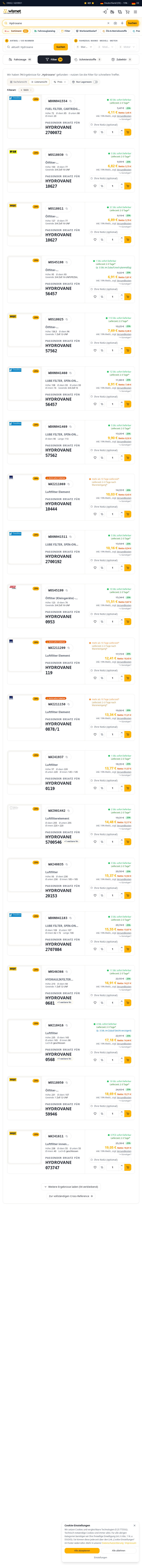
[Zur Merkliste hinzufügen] (95, 132)
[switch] (85, 82)
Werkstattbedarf (88, 31)
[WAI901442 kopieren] (68, 810)
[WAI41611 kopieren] (66, 1136)
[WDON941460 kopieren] (70, 373)
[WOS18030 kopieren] (66, 154)
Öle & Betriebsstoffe (116, 31)
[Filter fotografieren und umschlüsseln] (115, 23)
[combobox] (115, 3)
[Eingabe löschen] (108, 23)
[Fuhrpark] (112, 12)
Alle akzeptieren (82, 1550)
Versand (124, 116)
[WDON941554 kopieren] (70, 101)
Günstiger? (126, 119)
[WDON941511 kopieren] (70, 536)
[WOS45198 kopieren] (66, 262)
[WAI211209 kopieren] (68, 648)
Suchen (60, 46)
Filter (67, 31)
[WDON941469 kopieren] (70, 426)
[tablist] (71, 60)
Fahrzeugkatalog (46, 31)
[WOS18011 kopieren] (66, 208)
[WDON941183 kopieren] (70, 918)
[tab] (20, 59)
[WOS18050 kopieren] (66, 1082)
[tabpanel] (71, 638)
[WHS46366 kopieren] (66, 971)
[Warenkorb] (127, 12)
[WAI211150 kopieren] (68, 704)
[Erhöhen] (121, 130)
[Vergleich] (120, 12)
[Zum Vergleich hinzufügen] (102, 132)
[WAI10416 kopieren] (66, 1025)
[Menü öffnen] (135, 12)
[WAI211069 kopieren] (68, 484)
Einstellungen (100, 1557)
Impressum (130, 1543)
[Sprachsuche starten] (122, 23)
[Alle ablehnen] (134, 1525)
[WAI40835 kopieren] (66, 864)
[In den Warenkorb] (127, 132)
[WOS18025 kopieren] (66, 319)
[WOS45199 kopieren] (66, 590)
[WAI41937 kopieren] (66, 757)
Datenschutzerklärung (112, 1543)
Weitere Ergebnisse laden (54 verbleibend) (73, 1186)
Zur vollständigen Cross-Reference (69, 1196)
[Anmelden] (104, 12)
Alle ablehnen (118, 1550)
